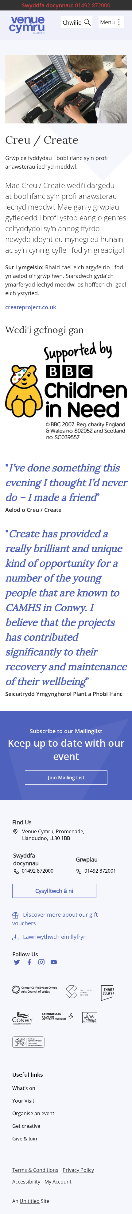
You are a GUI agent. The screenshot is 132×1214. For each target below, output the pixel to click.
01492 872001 (99, 870)
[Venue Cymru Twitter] (16, 962)
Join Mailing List (66, 777)
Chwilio (72, 22)
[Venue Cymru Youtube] (53, 962)
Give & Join (24, 1138)
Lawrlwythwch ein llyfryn (55, 936)
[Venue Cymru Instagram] (41, 962)
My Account (58, 1181)
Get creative (26, 1126)
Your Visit (23, 1100)
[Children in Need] (66, 389)
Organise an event (33, 1113)
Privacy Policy (78, 1170)
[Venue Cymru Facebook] (29, 962)
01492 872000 (66, 5)
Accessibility (26, 1181)
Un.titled (30, 1201)
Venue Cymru (26, 25)
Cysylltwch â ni (54, 890)
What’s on (23, 1088)
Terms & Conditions (35, 1170)
